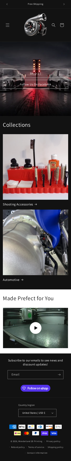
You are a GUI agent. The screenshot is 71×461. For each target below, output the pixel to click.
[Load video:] (35, 328)
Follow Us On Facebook (35, 84)
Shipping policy (55, 447)
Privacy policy (53, 441)
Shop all (35, 73)
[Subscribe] (59, 374)
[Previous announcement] (7, 4)
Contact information (37, 452)
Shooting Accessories (18, 204)
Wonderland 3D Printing (30, 441)
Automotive (11, 280)
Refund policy (18, 447)
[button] (7, 25)
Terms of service (36, 447)
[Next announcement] (64, 4)
